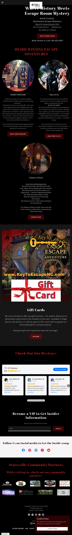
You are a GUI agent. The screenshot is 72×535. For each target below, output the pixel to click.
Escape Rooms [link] (18, 528)
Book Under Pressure (18, 134)
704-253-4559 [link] (57, 41)
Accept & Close (52, 528)
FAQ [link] (26, 528)
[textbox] (29, 428)
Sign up (58, 428)
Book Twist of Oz (54, 136)
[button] (6, 2)
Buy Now (36, 336)
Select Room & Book (47, 36)
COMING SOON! (36, 217)
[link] (36, 2)
